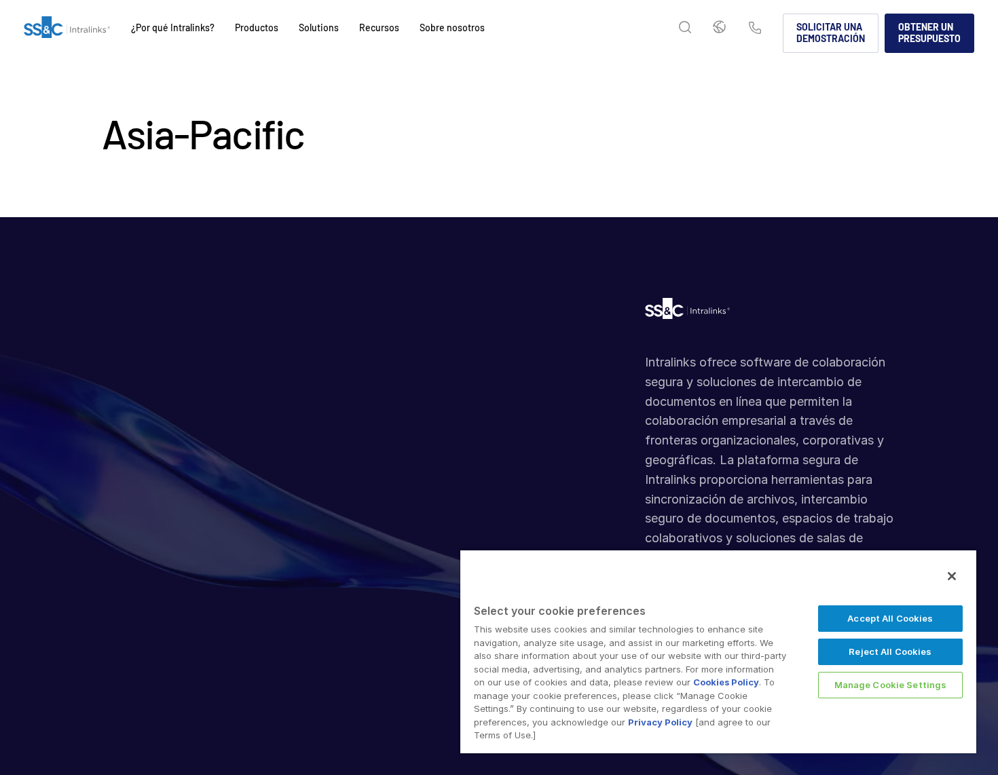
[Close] (952, 576)
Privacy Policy (660, 722)
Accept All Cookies (890, 618)
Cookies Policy (726, 682)
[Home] (67, 33)
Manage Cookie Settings (890, 684)
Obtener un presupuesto (929, 32)
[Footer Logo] (687, 312)
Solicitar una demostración (830, 32)
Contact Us (754, 28)
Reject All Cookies (890, 651)
